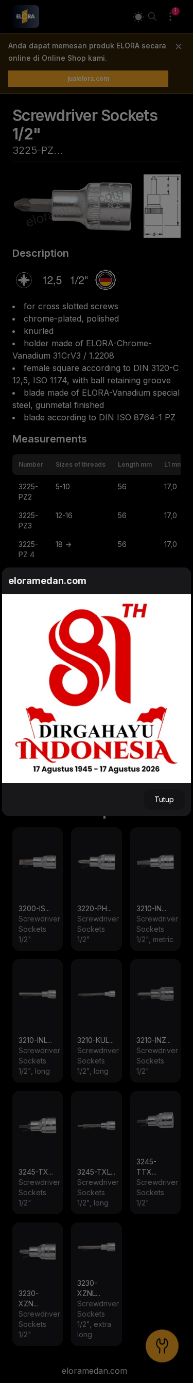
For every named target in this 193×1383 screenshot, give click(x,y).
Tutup (164, 799)
